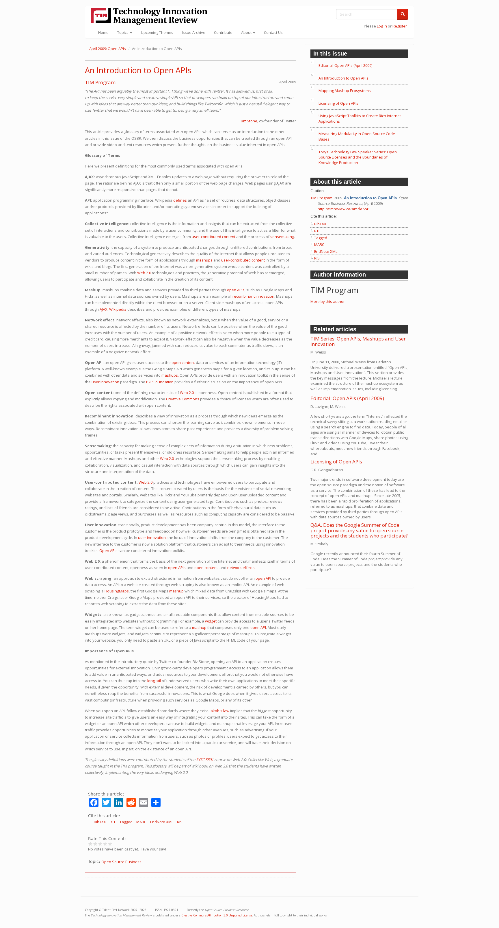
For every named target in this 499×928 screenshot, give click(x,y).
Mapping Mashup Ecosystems (345, 90)
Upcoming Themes (157, 32)
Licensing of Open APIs (338, 103)
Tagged (126, 821)
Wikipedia (117, 309)
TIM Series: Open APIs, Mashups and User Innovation (358, 341)
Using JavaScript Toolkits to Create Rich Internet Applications (360, 118)
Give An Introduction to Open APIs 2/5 (95, 844)
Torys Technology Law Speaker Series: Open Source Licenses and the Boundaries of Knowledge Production (358, 157)
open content (183, 362)
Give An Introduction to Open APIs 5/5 (110, 844)
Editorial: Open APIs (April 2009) (345, 65)
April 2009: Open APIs (107, 48)
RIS (180, 821)
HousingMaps (117, 591)
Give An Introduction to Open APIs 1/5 (90, 844)
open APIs (236, 289)
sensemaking (282, 236)
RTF (113, 821)
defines (180, 200)
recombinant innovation (253, 296)
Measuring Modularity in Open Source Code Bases (357, 136)
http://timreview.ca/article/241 (344, 208)
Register (399, 26)
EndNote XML (161, 821)
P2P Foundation (160, 381)
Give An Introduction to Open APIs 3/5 (100, 844)
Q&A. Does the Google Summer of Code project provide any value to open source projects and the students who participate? (359, 530)
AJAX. (104, 309)
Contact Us (273, 32)
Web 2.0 (144, 272)
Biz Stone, (249, 121)
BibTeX (100, 821)
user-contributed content (213, 236)
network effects (241, 567)
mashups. (170, 375)
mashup (176, 591)
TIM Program (100, 82)
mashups (204, 260)
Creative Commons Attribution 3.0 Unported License (216, 915)
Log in (382, 26)
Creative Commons (182, 399)
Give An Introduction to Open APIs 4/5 (105, 844)
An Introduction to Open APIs (138, 70)
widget (211, 621)
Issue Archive (193, 32)
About (246, 32)
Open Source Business (121, 861)
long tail (154, 680)
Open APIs (108, 550)
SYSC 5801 (204, 759)
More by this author (327, 301)
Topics (123, 32)
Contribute (223, 32)
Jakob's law (219, 710)
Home (103, 32)
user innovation (105, 381)
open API (263, 578)
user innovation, (152, 537)
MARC (141, 821)
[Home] (151, 16)
